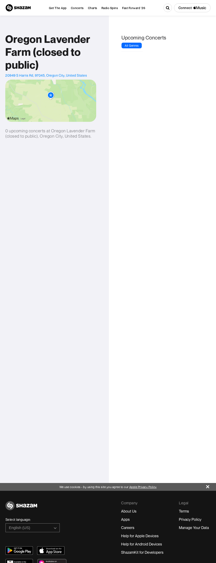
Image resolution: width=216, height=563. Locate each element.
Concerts (77, 8)
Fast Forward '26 (133, 8)
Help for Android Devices (141, 544)
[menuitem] (58, 8)
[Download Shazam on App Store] (51, 550)
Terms (184, 511)
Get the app (58, 8)
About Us (128, 511)
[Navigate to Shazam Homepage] (18, 7)
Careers (127, 527)
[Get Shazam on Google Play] (19, 550)
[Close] (211, 485)
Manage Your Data (194, 527)
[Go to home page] (21, 508)
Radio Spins (109, 8)
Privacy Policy (190, 519)
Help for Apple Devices (140, 535)
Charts (92, 8)
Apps (125, 519)
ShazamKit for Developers (142, 552)
